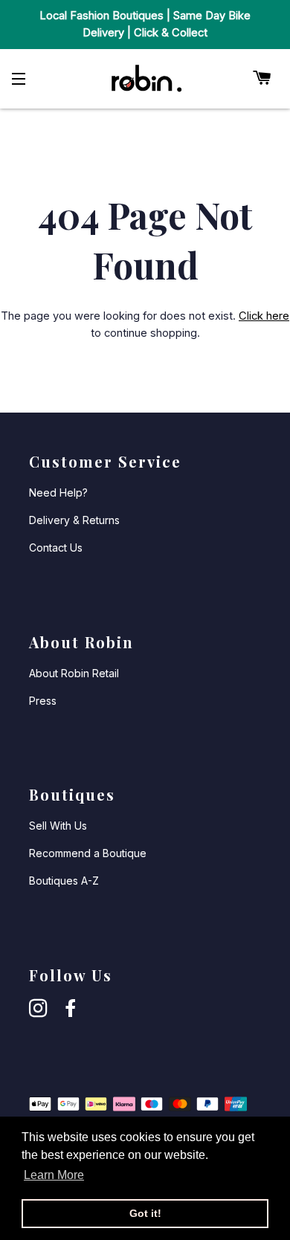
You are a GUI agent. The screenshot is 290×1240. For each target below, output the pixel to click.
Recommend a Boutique (87, 853)
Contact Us (56, 547)
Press (43, 700)
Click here (264, 316)
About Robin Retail (74, 673)
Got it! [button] (145, 1213)
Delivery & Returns (74, 520)
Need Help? (58, 492)
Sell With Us (58, 825)
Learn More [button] (54, 1175)
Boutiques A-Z (64, 880)
